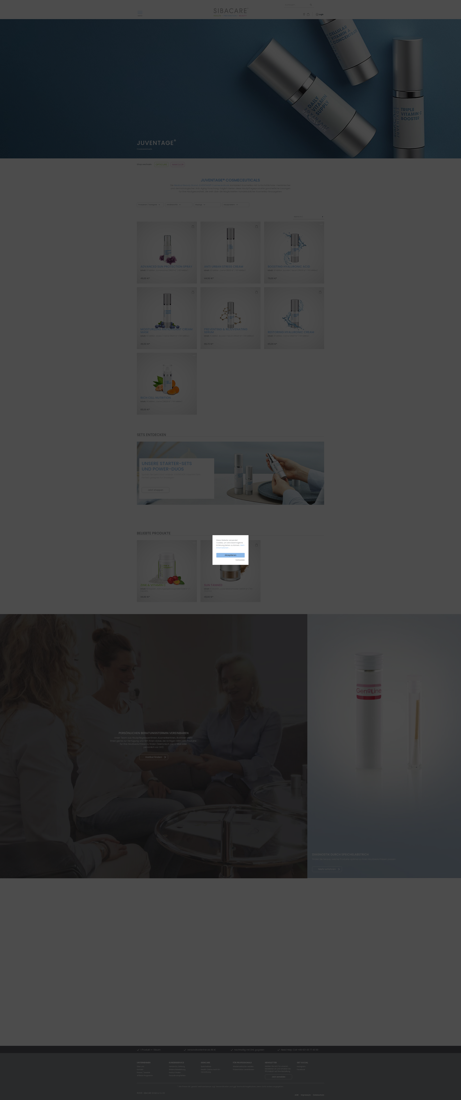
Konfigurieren (240, 560)
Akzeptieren (230, 555)
